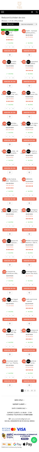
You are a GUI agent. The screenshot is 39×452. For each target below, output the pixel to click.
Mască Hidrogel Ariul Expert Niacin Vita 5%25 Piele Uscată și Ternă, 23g (29, 272)
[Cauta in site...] (36, 12)
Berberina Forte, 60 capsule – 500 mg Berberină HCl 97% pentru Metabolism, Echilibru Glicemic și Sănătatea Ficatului (10, 331)
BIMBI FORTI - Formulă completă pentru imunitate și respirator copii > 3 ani (29, 32)
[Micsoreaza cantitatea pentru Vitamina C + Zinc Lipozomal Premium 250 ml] (26, 108)
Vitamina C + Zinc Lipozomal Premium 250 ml (29, 93)
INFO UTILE (18, 400)
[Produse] (2, 12)
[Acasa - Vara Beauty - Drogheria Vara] (20, 5)
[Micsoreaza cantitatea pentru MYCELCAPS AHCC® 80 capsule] (26, 315)
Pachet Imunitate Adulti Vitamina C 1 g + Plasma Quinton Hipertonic (10, 362)
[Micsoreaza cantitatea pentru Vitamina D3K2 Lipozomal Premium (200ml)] (26, 77)
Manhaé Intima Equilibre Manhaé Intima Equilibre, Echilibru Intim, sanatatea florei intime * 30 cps (9, 211)
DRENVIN (29, 179)
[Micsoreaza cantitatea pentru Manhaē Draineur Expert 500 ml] (6, 47)
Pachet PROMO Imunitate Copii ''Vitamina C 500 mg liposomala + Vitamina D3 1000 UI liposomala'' (29, 241)
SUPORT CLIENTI (19, 404)
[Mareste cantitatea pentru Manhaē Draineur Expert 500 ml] (13, 47)
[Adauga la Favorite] (10, 55)
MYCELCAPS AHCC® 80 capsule (29, 300)
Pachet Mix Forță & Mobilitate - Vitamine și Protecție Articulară (10, 180)
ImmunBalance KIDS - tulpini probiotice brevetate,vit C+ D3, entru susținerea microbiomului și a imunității (9, 62)
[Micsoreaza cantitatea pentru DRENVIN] (26, 195)
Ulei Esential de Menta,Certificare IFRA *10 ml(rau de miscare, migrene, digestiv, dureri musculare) (10, 272)
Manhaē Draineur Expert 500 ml (10, 32)
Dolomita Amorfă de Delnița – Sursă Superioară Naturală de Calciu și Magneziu (29, 362)
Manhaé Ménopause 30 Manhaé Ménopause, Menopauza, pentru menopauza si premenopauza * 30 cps (10, 241)
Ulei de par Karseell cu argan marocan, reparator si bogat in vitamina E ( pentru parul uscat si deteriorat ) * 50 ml (29, 152)
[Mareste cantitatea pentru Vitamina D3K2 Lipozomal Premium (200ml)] (32, 77)
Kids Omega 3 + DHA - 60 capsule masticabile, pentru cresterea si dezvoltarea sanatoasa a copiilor (9, 152)
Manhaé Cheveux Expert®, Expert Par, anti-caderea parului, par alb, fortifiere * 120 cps (9, 93)
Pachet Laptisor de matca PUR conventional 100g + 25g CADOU (29, 124)
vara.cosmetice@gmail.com (20, 419)
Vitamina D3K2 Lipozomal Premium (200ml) (29, 62)
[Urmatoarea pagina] (34, 390)
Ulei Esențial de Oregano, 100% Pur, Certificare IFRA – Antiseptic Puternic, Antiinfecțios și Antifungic (29, 211)
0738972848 (28, 415)
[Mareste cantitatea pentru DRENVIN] (32, 195)
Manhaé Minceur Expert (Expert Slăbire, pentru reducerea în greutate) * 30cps (10, 300)
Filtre (11, 24)
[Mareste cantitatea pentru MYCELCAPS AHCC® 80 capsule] (32, 315)
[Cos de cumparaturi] (32, 12)
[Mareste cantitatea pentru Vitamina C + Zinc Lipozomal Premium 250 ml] (32, 108)
